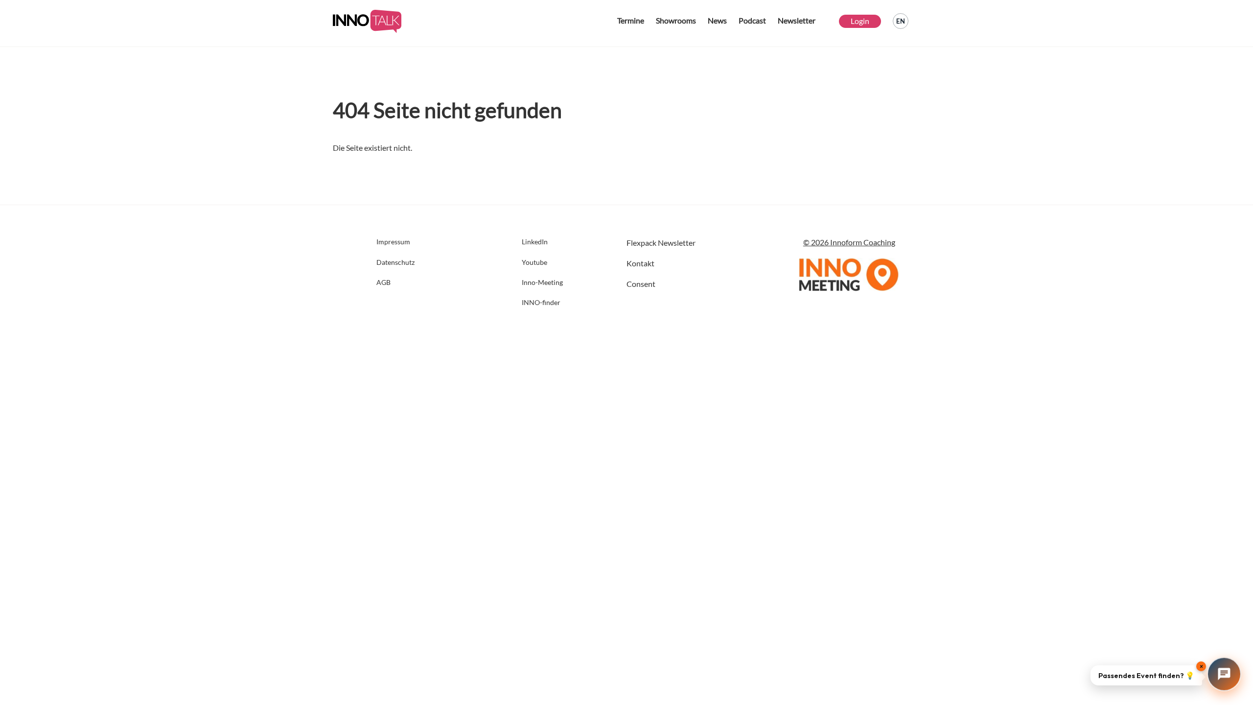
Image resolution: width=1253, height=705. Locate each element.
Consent (640, 283)
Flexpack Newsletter (661, 242)
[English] (900, 21)
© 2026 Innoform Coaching (849, 242)
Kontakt (640, 263)
